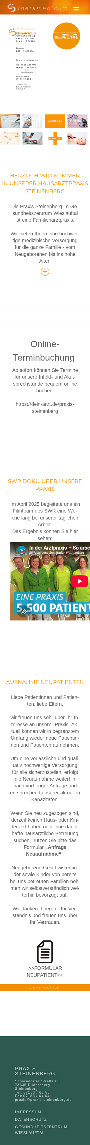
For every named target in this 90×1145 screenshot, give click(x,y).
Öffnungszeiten (23, 33)
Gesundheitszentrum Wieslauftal (41, 1130)
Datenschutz (31, 1119)
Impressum (28, 1112)
